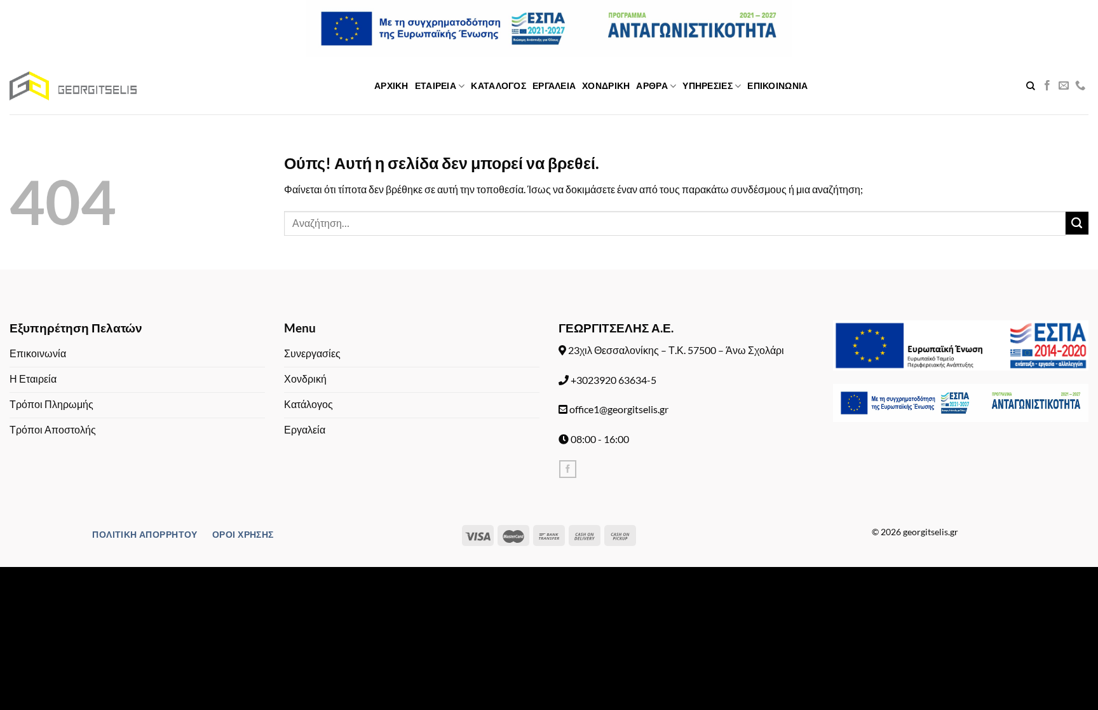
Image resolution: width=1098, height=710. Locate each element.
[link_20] (1080, 86)
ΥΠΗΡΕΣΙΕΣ (707, 85)
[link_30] (960, 345)
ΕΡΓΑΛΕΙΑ (554, 85)
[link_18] (1047, 86)
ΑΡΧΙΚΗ (391, 85)
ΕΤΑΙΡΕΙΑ (435, 85)
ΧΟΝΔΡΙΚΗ (606, 85)
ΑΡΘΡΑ (651, 85)
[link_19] (1064, 86)
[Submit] (1077, 223)
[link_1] (549, 28)
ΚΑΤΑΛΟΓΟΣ (498, 85)
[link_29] (567, 469)
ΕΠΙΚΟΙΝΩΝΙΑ (777, 85)
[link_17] (1030, 86)
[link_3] (73, 85)
